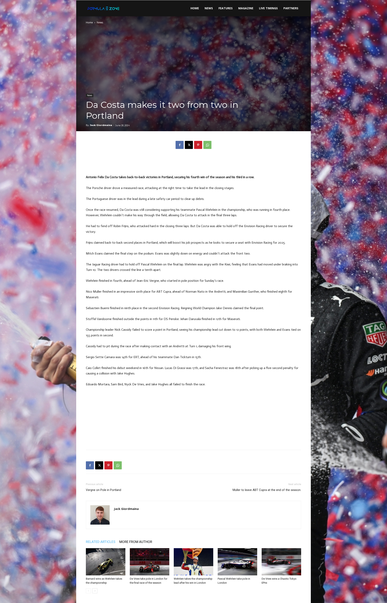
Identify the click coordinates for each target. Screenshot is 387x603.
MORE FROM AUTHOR (135, 542)
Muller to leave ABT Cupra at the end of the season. (267, 490)
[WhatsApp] (207, 145)
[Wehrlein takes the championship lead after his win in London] (193, 561)
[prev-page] (88, 590)
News (209, 8)
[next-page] (94, 590)
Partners (290, 8)
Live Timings (268, 8)
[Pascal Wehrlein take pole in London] (237, 561)
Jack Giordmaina (101, 125)
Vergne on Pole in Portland (103, 490)
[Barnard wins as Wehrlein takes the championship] (105, 561)
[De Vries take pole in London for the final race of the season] (149, 561)
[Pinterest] (198, 145)
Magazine (245, 8)
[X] (189, 145)
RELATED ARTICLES (100, 542)
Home (194, 8)
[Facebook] (180, 145)
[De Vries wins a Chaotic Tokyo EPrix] (281, 561)
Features (225, 8)
